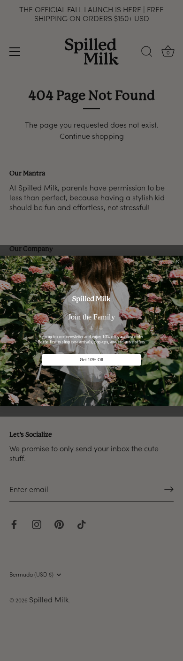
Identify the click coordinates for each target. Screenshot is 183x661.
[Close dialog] (177, 261)
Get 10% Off (91, 359)
